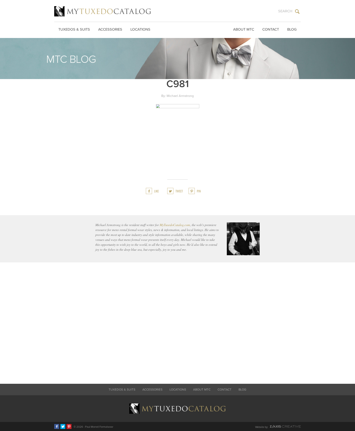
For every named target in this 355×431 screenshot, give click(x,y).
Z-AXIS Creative (285, 426)
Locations (140, 29)
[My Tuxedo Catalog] (102, 11)
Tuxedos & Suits (74, 29)
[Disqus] (177, 320)
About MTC (243, 29)
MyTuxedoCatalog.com (175, 225)
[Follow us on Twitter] (62, 426)
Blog (292, 29)
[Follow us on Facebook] (56, 426)
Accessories (110, 29)
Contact (270, 29)
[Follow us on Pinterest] (69, 426)
